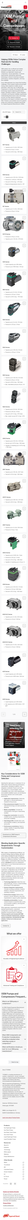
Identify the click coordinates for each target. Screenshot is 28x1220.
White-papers (7, 1152)
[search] (25, 2)
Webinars (6, 1154)
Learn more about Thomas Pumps (11, 1117)
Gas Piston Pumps (8, 1130)
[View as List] (4, 117)
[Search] (13, 112)
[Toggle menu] (24, 128)
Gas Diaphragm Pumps (9, 1127)
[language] (2, 2)
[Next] (24, 714)
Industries (6, 1147)
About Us (6, 1145)
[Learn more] (24, 939)
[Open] (25, 7)
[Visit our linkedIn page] (10, 1183)
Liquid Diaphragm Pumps (10, 1137)
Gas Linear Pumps (8, 1134)
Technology (7, 1149)
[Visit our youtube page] (15, 1183)
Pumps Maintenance (9, 1156)
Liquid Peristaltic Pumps (10, 1139)
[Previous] (3, 714)
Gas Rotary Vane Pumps (10, 1132)
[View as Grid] (7, 117)
